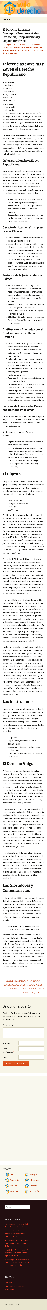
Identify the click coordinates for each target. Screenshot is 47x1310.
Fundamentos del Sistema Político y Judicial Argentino (26, 990)
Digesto (20, 50)
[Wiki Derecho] (23, 8)
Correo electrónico (8, 1050)
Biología (33, 1174)
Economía (34, 1191)
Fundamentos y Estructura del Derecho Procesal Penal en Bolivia (17, 1243)
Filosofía (33, 1185)
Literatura (34, 1180)
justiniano (13, 53)
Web (5, 1057)
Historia (13, 1185)
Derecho (25, 45)
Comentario (9, 1025)
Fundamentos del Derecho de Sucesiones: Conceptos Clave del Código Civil (16, 1234)
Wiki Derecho (9, 1304)
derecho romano (9, 50)
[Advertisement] (30, 95)
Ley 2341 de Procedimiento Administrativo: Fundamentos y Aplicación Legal (17, 1253)
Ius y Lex (27, 50)
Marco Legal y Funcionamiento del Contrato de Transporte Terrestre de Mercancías (17, 1262)
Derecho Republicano (34, 47)
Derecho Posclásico (17, 47)
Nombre (7, 1043)
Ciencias (13, 1174)
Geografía (14, 1180)
